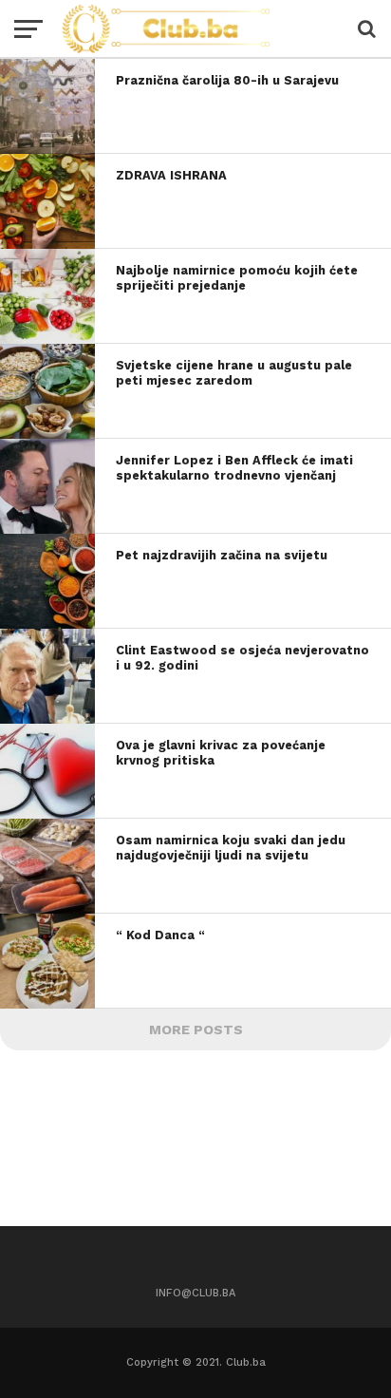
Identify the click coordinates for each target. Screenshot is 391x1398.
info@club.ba (195, 1293)
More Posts (196, 1029)
